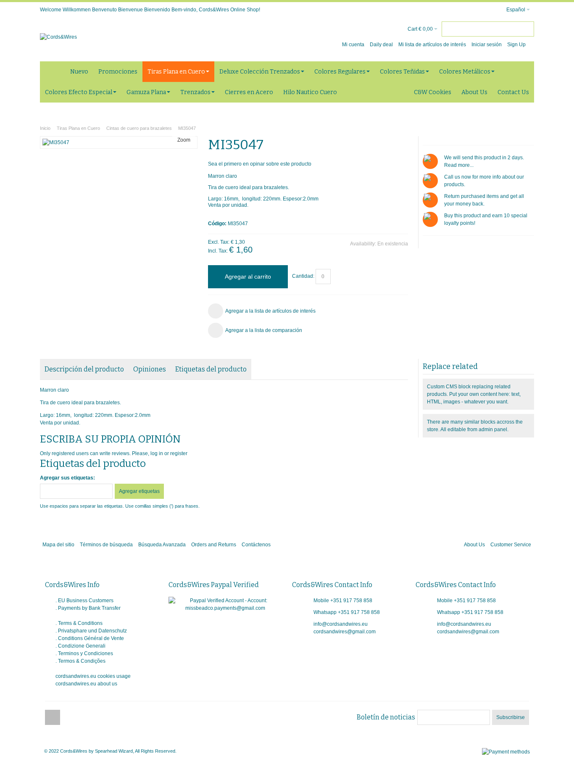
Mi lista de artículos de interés (432, 44)
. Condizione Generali (80, 646)
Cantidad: (303, 276)
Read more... (459, 165)
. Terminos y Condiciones (84, 653)
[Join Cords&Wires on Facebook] (52, 718)
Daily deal (381, 44)
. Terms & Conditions (79, 623)
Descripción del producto (84, 369)
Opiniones (149, 369)
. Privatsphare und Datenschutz (91, 631)
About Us (474, 545)
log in (156, 453)
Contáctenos (256, 545)
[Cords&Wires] (58, 37)
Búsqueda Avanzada (162, 545)
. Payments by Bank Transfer (88, 608)
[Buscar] (526, 29)
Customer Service (510, 545)
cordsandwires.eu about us (86, 684)
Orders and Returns (213, 545)
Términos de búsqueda (106, 545)
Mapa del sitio (58, 545)
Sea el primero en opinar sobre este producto (259, 164)
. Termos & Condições (80, 661)
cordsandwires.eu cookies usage (93, 676)
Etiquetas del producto (211, 369)
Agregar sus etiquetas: (67, 478)
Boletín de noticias (386, 717)
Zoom (183, 140)
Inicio (45, 128)
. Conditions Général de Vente (89, 638)
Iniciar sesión (486, 44)
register (178, 453)
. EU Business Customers (84, 600)
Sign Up (516, 44)
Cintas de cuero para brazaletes (139, 128)
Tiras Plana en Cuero (78, 128)
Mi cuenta (353, 44)
